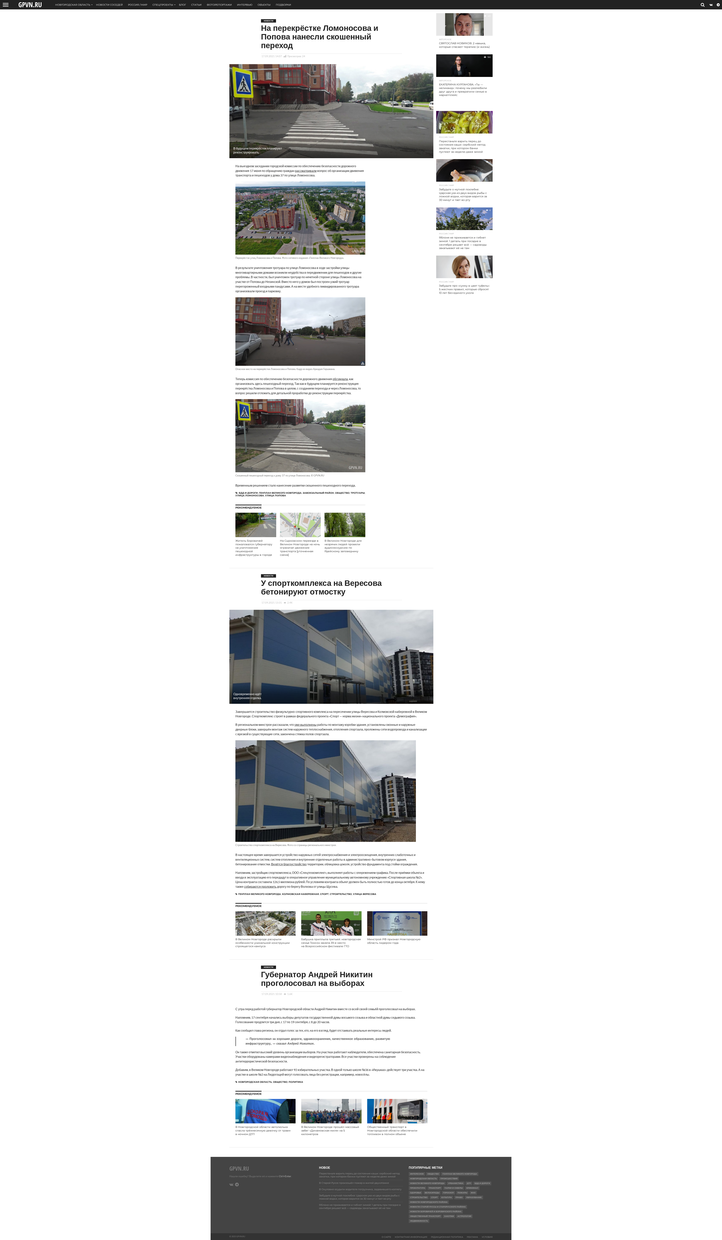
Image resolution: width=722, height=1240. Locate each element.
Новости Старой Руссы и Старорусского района (438, 1207)
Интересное (417, 1174)
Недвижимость (419, 1221)
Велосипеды (432, 1192)
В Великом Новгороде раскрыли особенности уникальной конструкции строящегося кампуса (262, 943)
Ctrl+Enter (285, 1176)
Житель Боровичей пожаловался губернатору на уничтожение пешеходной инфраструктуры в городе (253, 548)
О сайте (386, 1237)
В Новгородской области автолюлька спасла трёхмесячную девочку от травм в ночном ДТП (262, 1130)
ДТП (469, 1183)
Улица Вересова (364, 894)
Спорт (324, 894)
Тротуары (358, 492)
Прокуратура (417, 1188)
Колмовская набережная (300, 894)
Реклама (472, 1237)
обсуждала (340, 379)
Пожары (462, 1192)
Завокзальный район (318, 492)
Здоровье (415, 1192)
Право (459, 1197)
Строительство (341, 894)
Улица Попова (275, 495)
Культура (446, 1197)
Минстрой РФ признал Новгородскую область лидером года (393, 941)
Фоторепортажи (219, 4)
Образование (474, 1197)
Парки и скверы (453, 1188)
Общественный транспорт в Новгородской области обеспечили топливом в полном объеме (392, 1130)
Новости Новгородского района (428, 1202)
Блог (182, 4)
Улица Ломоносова (249, 495)
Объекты (264, 4)
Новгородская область (72, 4)
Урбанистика (455, 1183)
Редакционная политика (447, 1237)
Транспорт (435, 1188)
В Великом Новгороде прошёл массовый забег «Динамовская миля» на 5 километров (330, 1130)
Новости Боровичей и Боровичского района (435, 1211)
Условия (487, 1237)
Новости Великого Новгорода (427, 1183)
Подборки (283, 4)
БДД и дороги (248, 492)
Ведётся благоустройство (289, 864)
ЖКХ (473, 1192)
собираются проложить (260, 886)
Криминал (472, 1188)
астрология (464, 1216)
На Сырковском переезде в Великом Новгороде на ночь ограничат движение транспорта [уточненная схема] (300, 548)
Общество (342, 492)
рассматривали (306, 170)
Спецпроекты (162, 4)
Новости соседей (109, 4)
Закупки (449, 1216)
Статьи (196, 4)
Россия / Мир (137, 4)
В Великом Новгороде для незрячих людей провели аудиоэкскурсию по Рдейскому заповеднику (343, 546)
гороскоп (448, 1192)
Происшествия (448, 1178)
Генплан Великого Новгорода (280, 492)
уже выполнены (305, 724)
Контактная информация (411, 1237)
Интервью (244, 4)
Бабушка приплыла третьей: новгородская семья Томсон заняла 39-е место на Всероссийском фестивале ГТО (331, 943)
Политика (296, 1082)
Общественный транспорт (425, 1216)
